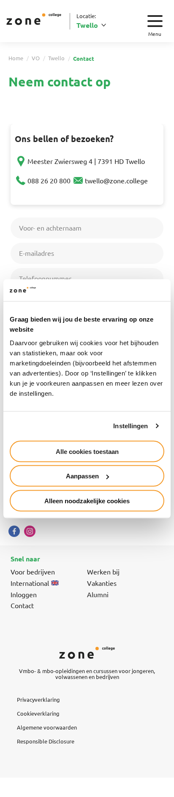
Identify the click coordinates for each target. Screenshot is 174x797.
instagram (29, 531)
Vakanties (102, 583)
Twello (56, 58)
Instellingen (130, 425)
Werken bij (103, 571)
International (30, 583)
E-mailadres (36, 253)
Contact (22, 605)
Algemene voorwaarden (47, 727)
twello (87, 25)
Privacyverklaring (38, 699)
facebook (14, 531)
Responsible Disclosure (45, 741)
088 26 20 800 (49, 180)
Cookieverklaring (38, 713)
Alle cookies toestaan (87, 451)
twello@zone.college (116, 180)
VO (36, 58)
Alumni (98, 594)
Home (15, 58)
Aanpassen (82, 476)
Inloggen (24, 594)
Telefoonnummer (45, 278)
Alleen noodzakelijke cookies (87, 500)
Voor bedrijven (33, 571)
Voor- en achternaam (50, 227)
